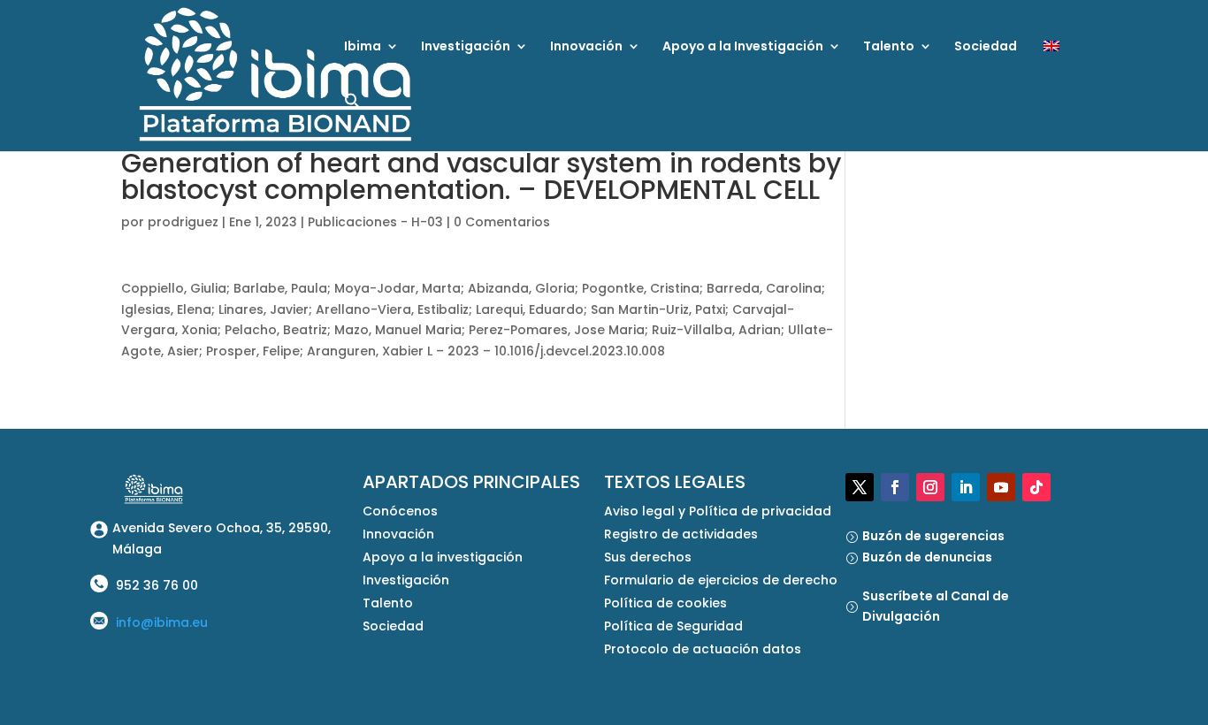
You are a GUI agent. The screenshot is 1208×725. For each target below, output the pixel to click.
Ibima (362, 47)
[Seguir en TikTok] (1036, 487)
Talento (888, 47)
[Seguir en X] (859, 487)
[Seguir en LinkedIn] (966, 487)
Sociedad (985, 47)
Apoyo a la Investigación (742, 47)
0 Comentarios (502, 222)
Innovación (586, 47)
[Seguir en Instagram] (930, 487)
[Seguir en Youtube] (1001, 487)
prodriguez (183, 222)
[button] (353, 121)
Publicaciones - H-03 (375, 222)
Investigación (465, 47)
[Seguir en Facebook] (895, 487)
